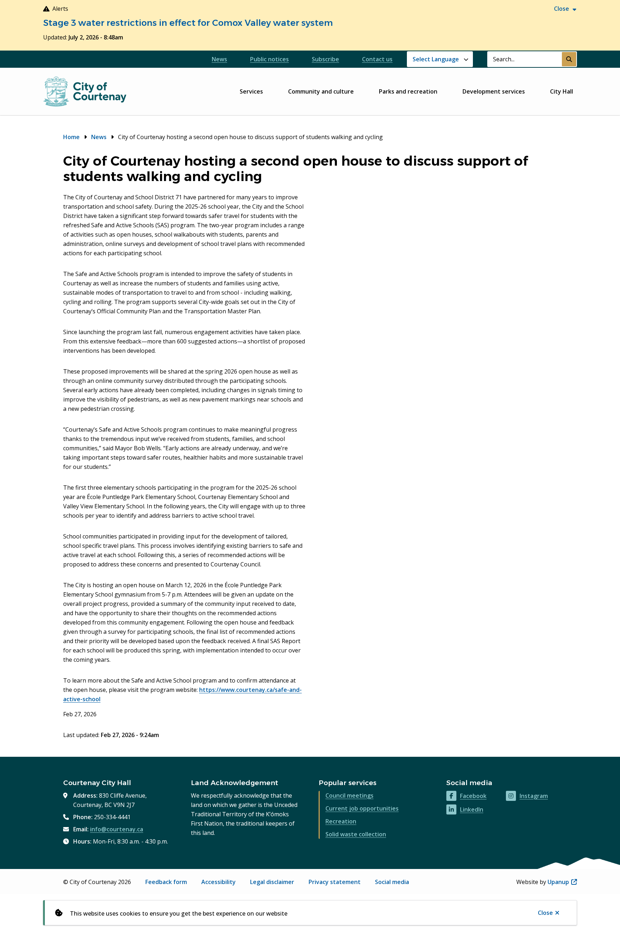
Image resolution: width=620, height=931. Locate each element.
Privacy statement (335, 882)
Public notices (269, 59)
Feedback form (166, 882)
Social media (392, 882)
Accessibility (218, 882)
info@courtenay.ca (116, 829)
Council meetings (349, 795)
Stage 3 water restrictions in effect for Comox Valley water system (188, 23)
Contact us (377, 59)
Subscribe (325, 59)
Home (71, 137)
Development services (493, 91)
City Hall (561, 91)
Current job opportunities (362, 808)
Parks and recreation (408, 91)
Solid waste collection (355, 834)
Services (251, 91)
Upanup (562, 882)
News (219, 59)
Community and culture (321, 91)
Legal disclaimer (272, 882)
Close (545, 913)
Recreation (340, 821)
